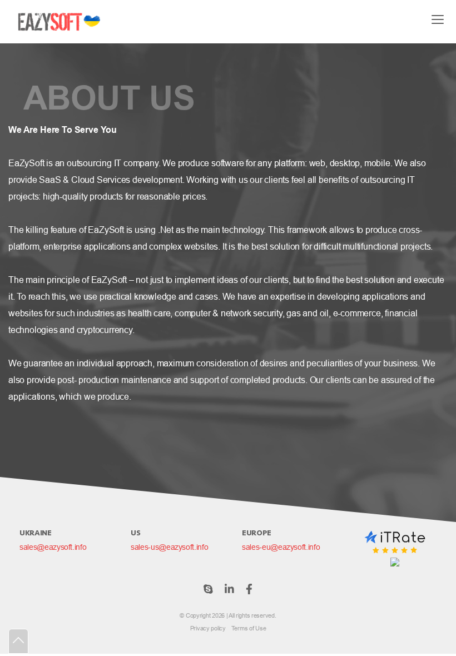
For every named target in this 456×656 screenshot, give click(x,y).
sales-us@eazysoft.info (169, 547)
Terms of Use (248, 628)
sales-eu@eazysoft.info (281, 547)
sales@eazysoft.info (52, 547)
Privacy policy (208, 628)
